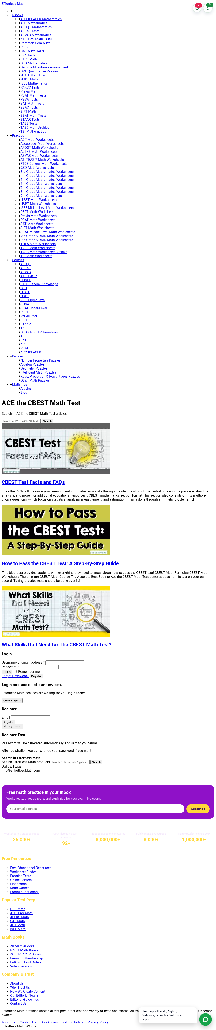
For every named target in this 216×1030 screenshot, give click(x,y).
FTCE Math (28, 59)
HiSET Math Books (24, 950)
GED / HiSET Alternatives (39, 332)
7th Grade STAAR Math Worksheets (46, 236)
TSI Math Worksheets (36, 256)
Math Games (19, 888)
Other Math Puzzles (35, 380)
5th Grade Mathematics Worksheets (47, 180)
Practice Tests (20, 876)
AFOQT (25, 264)
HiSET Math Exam (34, 75)
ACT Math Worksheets (37, 140)
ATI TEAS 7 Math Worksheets (42, 160)
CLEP (24, 47)
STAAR (25, 324)
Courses (18, 260)
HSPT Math (29, 79)
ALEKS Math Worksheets (38, 152)
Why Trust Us (20, 987)
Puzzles (18, 356)
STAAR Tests (30, 119)
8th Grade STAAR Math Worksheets (46, 240)
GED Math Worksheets (37, 168)
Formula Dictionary (24, 892)
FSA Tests (27, 55)
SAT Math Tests (32, 103)
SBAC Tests (29, 107)
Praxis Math (29, 91)
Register (36, 676)
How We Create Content (27, 991)
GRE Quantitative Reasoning (41, 71)
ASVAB (25, 272)
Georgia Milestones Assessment (44, 67)
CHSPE (25, 280)
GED (23, 288)
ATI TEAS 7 (28, 276)
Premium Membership (26, 958)
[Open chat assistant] (205, 1019)
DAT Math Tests (32, 51)
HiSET (25, 292)
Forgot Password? (15, 676)
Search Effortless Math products (26, 762)
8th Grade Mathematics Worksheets (47, 192)
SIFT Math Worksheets (37, 228)
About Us (17, 983)
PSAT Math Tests (33, 95)
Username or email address (23, 662)
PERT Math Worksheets (37, 212)
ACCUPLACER (30, 352)
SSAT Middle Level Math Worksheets (47, 232)
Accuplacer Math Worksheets (42, 144)
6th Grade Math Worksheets (41, 184)
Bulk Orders (49, 1022)
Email (6, 717)
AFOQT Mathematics (36, 27)
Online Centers (21, 880)
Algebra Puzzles (32, 364)
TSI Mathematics (33, 132)
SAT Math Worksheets (36, 224)
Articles (25, 388)
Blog (23, 392)
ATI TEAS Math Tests (36, 39)
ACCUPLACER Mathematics (41, 19)
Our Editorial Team (24, 995)
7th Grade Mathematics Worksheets (47, 188)
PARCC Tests (30, 87)
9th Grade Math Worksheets (41, 196)
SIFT (23, 320)
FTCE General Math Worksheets (44, 164)
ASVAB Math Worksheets (39, 156)
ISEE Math (18, 929)
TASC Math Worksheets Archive (43, 252)
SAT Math (17, 921)
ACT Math (17, 925)
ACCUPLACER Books (25, 954)
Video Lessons (21, 966)
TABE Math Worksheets (37, 248)
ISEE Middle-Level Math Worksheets (47, 208)
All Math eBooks (22, 946)
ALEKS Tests (29, 31)
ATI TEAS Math (21, 913)
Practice (18, 136)
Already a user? (12, 726)
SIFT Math (28, 111)
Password (10, 667)
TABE (24, 328)
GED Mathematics (33, 63)
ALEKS (25, 268)
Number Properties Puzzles (40, 360)
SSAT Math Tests (33, 115)
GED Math (17, 909)
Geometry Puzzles (33, 368)
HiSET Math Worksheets (38, 200)
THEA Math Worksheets (38, 244)
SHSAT (25, 304)
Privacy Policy (98, 1022)
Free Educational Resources (30, 868)
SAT (23, 340)
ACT (23, 344)
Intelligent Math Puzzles (38, 372)
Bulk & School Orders (25, 962)
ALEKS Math (19, 917)
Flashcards (18, 884)
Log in (7, 671)
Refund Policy (72, 1022)
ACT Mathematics (33, 23)
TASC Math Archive (34, 128)
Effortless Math (13, 4)
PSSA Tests (29, 99)
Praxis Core (28, 316)
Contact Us (18, 1003)
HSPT (24, 296)
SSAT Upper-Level (33, 308)
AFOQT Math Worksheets (39, 148)
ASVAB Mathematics (35, 35)
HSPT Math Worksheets (38, 204)
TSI (23, 336)
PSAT (24, 348)
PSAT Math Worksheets (37, 220)
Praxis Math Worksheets (38, 216)
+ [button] (11, 15)
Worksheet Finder (23, 872)
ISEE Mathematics (34, 83)
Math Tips (19, 384)
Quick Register (12, 700)
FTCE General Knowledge (39, 284)
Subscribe (198, 809)
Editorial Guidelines (24, 999)
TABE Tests (28, 123)
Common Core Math (35, 43)
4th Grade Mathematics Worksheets (47, 176)
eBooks (17, 15)
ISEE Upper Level (32, 300)
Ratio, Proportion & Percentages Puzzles (50, 376)
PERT (24, 312)
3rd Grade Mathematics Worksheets (47, 172)
